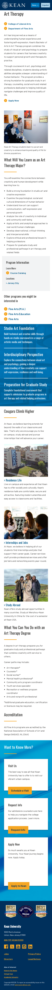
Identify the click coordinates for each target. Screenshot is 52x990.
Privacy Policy (34, 954)
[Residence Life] (26, 460)
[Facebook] (6, 947)
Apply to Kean (18, 885)
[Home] (13, 5)
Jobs (6, 954)
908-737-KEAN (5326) (13, 940)
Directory (8, 959)
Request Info (18, 829)
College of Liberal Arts (19, 23)
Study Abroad (13, 605)
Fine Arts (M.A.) (17, 309)
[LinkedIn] (30, 947)
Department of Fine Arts (20, 28)
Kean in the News (10, 971)
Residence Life (14, 480)
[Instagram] (24, 947)
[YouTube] (18, 947)
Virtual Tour (8, 974)
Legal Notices (34, 959)
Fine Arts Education (19, 314)
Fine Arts (14, 319)
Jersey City (13, 283)
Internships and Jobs (17, 542)
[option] (45, 5)
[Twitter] (12, 947)
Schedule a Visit (20, 790)
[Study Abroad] (26, 585)
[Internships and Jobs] (26, 522)
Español (45, 5)
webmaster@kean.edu (23, 985)
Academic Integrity (11, 977)
